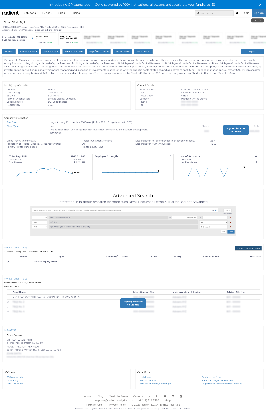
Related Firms (122, 51)
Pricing (75, 13)
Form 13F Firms (134, 409)
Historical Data (28, 51)
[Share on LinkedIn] (260, 20)
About (88, 396)
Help (168, 400)
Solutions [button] (30, 13)
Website (187, 409)
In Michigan (145, 377)
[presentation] (36, 39)
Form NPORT (165, 409)
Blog (100, 396)
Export (252, 51)
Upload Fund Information (248, 248)
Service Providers (73, 51)
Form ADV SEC (120, 409)
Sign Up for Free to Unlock (236, 130)
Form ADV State (105, 409)
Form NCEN (177, 409)
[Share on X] (255, 20)
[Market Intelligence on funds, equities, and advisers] (10, 13)
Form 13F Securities (150, 409)
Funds (86, 409)
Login (246, 13)
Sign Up (259, 13)
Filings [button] (61, 13)
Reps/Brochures (98, 51)
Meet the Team (118, 396)
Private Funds (50, 51)
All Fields (9, 51)
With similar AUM (148, 380)
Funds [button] (46, 13)
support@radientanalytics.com (114, 400)
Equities (94, 409)
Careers (138, 396)
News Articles (143, 51)
